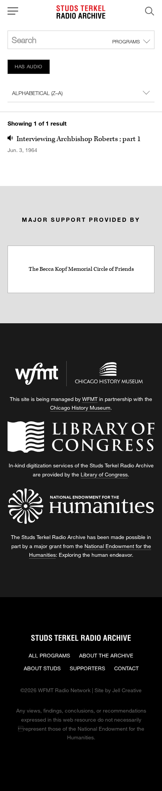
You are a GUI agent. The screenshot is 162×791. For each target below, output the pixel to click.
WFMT (90, 399)
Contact (126, 668)
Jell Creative (127, 690)
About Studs (42, 668)
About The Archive (106, 655)
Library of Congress (104, 474)
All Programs (49, 655)
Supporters (87, 668)
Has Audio (29, 66)
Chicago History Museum (80, 407)
